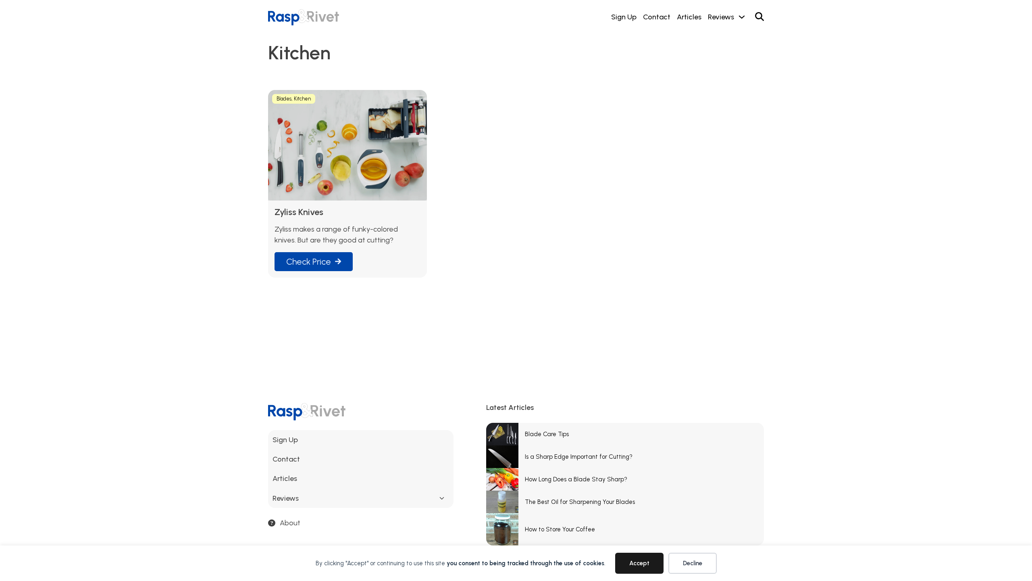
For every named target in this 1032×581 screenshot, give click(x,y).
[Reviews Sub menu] (741, 17)
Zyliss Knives (299, 212)
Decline (692, 563)
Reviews (721, 17)
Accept (639, 563)
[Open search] (759, 17)
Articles (689, 17)
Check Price (308, 261)
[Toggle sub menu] (442, 498)
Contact (656, 17)
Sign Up (624, 17)
